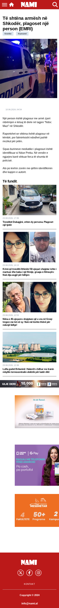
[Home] (11, 4)
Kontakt (29, 584)
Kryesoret (22, 34)
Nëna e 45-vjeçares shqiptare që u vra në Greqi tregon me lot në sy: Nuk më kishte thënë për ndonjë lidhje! (27, 322)
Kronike (8, 34)
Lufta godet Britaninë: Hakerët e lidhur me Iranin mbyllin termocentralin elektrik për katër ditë (28, 370)
